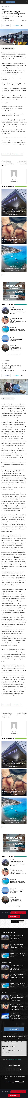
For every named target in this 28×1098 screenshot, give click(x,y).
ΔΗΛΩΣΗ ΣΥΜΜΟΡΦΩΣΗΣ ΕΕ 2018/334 (12, 1050)
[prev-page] (2, 275)
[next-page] (5, 275)
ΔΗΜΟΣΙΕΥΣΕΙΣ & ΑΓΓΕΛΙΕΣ (9, 1044)
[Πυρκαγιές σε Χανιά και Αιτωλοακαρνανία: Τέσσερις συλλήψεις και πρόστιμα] (5, 348)
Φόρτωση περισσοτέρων (13, 354)
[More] (21, 25)
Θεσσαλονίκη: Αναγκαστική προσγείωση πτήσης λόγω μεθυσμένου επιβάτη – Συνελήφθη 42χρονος (14, 213)
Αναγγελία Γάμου (14, 1095)
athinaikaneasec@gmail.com (14, 1059)
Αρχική (2, 6)
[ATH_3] (2, 21)
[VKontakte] (20, 1069)
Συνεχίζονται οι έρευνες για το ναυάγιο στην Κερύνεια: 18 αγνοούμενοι (17, 339)
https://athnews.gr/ (14, 181)
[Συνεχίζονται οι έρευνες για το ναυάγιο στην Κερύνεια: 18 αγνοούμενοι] (5, 338)
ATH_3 (7, 20)
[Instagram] (17, 1069)
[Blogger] (7, 1069)
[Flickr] (14, 1069)
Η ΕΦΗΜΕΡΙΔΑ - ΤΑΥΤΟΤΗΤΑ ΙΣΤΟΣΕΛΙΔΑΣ (13, 1041)
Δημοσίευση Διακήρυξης (18, 1091)
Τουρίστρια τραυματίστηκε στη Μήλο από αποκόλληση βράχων (14, 269)
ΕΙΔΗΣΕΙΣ (7, 6)
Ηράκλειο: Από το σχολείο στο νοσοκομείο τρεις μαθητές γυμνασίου (7, 164)
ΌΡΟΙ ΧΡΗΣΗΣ (5, 1048)
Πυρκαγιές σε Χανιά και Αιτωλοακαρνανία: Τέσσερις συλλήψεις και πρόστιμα (16, 348)
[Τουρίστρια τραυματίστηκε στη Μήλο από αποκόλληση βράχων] (14, 258)
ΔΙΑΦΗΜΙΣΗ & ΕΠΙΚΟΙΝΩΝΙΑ (9, 1046)
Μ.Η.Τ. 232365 (5, 1053)
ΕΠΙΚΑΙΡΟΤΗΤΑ (13, 266)
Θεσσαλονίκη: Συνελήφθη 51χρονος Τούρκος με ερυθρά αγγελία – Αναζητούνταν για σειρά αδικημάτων (14, 240)
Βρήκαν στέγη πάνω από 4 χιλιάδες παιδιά (21, 163)
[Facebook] (10, 1069)
